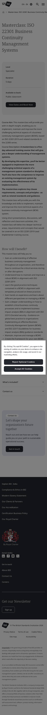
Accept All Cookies (23, 369)
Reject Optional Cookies (23, 362)
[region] (23, 357)
